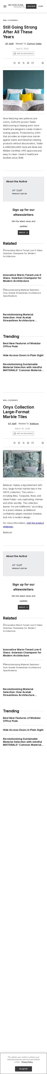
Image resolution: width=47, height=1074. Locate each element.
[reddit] (28, 63)
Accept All (23, 1069)
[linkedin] (19, 63)
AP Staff (9, 43)
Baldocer (34, 423)
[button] (5, 6)
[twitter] (23, 63)
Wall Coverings (10, 20)
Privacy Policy (27, 1062)
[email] (32, 63)
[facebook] (14, 63)
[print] (42, 63)
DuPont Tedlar (34, 43)
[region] (23, 1063)
